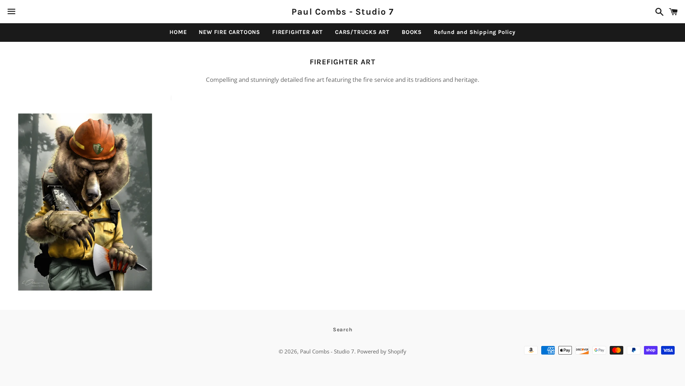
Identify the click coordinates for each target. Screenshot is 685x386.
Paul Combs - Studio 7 (342, 11)
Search (342, 329)
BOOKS (412, 32)
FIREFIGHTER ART (297, 32)
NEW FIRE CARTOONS (229, 32)
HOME (178, 32)
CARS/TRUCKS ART (362, 32)
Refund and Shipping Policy (475, 32)
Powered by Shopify (381, 351)
